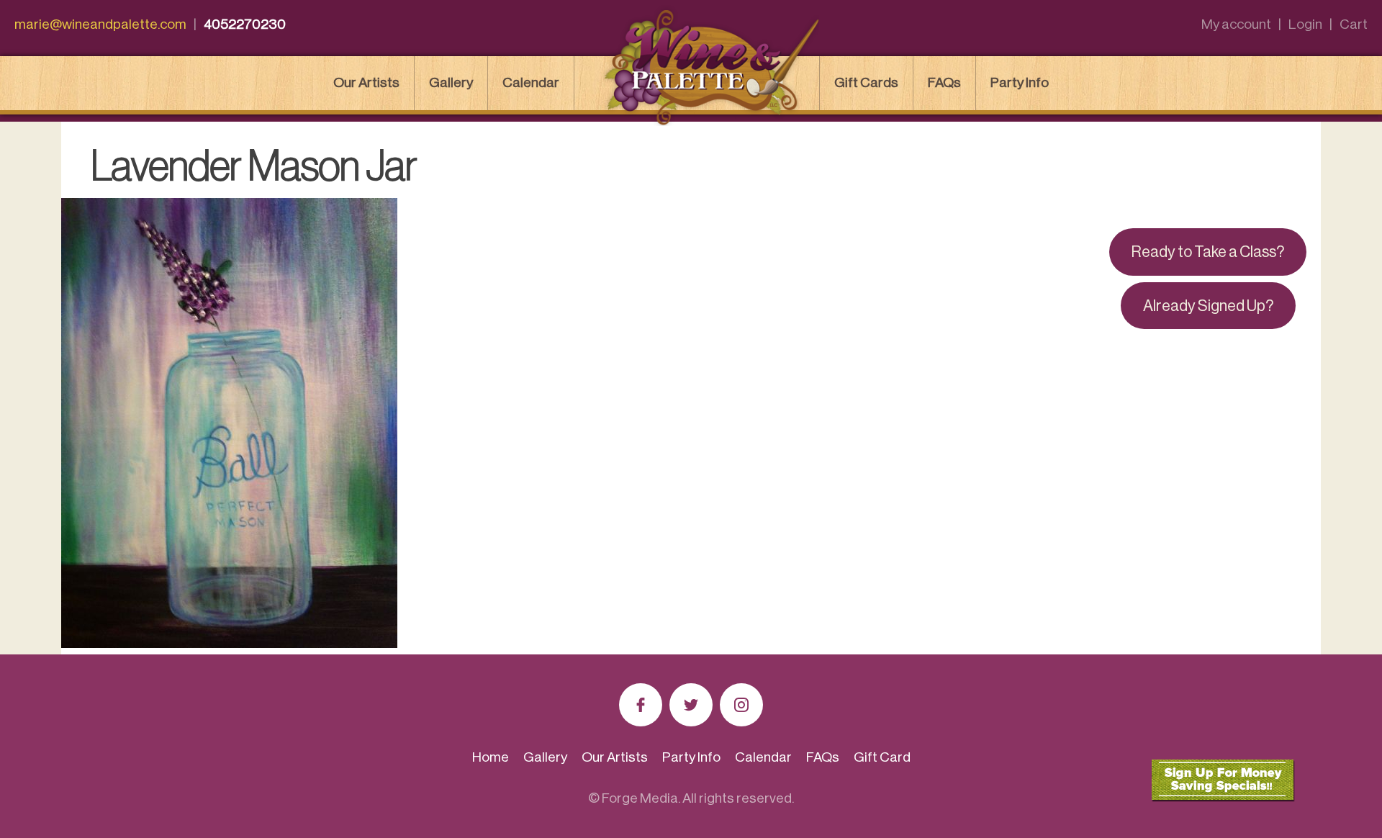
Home (490, 757)
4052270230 (245, 24)
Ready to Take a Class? (1208, 252)
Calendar (530, 82)
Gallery (451, 82)
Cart (1354, 24)
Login (1305, 24)
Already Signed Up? (1208, 306)
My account (1236, 24)
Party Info (1019, 82)
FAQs (944, 82)
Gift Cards (866, 82)
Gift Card (882, 757)
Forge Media (640, 798)
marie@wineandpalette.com (100, 24)
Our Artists (366, 82)
